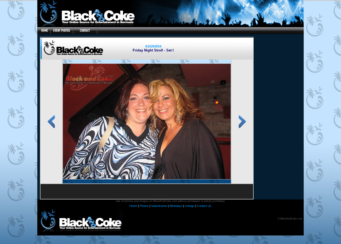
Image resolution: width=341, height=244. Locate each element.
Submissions (159, 205)
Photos (144, 205)
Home (133, 205)
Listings (189, 205)
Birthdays (176, 205)
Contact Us (204, 205)
